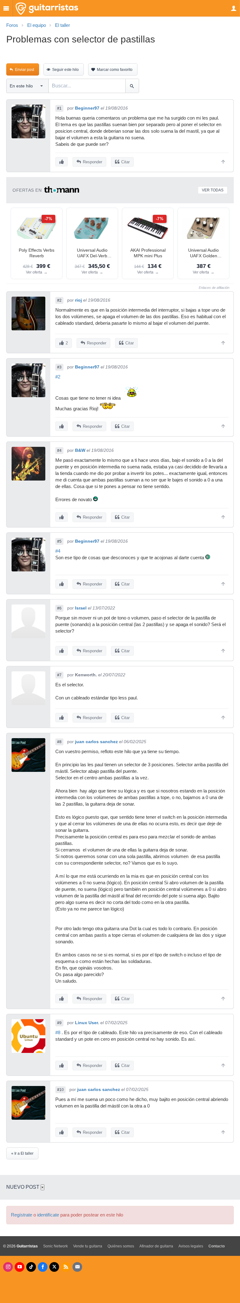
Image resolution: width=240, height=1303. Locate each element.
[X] (54, 1267)
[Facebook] (43, 1267)
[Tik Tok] (31, 1267)
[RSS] (66, 1267)
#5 (59, 541)
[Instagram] (8, 1267)
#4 (59, 450)
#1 (59, 108)
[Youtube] (19, 1267)
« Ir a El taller (22, 1153)
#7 (59, 675)
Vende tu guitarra (87, 1246)
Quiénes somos (121, 1246)
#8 (59, 742)
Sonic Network (55, 1246)
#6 (59, 608)
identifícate (48, 1214)
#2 (59, 300)
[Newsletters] (77, 1267)
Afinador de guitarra (156, 1246)
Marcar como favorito (114, 69)
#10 (60, 1090)
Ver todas (212, 190)
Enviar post (24, 69)
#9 (59, 1023)
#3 (59, 367)
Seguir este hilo (65, 69)
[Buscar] (132, 86)
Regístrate (21, 1214)
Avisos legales (190, 1246)
